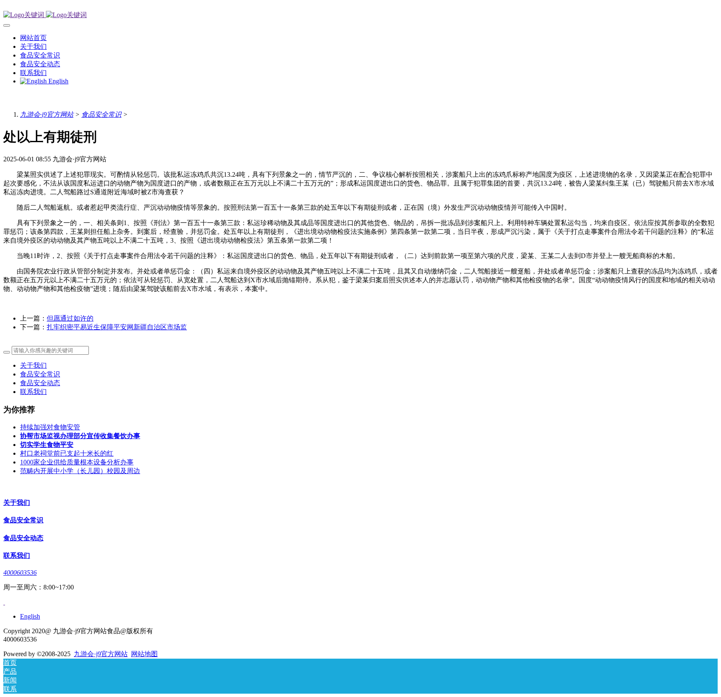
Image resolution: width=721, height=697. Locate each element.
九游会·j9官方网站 (46, 114)
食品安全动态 (40, 382)
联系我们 (33, 391)
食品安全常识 (101, 114)
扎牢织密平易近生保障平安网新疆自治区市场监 (117, 327)
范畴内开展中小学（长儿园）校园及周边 (80, 470)
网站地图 (144, 653)
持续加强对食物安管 (50, 427)
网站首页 (33, 37)
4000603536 (20, 572)
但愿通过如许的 (70, 318)
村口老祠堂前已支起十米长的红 (66, 453)
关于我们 (33, 365)
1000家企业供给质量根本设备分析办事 (77, 462)
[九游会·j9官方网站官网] (360, 15)
